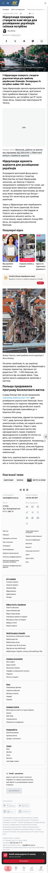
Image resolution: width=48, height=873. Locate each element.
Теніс (8, 755)
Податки (9, 674)
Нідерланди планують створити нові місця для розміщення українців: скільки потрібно (36, 9)
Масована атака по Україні (16, 620)
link (27, 507)
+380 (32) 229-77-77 (15, 843)
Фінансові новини (13, 668)
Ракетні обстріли (12, 608)
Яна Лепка (11, 31)
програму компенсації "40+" (17, 397)
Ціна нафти (10, 662)
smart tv (9, 811)
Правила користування (11, 553)
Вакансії (28, 547)
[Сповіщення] (45, 3)
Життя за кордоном (18, 9)
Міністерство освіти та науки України (20, 710)
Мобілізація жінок (13, 642)
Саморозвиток (11, 719)
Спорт (8, 746)
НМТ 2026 (9, 716)
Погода (9, 597)
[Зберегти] (41, 41)
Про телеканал (8, 542)
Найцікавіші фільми (13, 687)
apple (24, 805)
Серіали (9, 699)
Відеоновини (11, 591)
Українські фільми (13, 690)
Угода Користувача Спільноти (32, 531)
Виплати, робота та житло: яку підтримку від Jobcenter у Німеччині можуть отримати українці (23, 152)
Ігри (27, 562)
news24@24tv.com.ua (10, 498)
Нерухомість (11, 730)
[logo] (14, 3)
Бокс (8, 749)
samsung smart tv (24, 811)
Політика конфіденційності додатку (12, 566)
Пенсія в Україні (12, 677)
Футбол (9, 752)
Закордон (6, 9)
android (9, 805)
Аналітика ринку (12, 732)
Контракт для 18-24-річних (16, 645)
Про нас (5, 531)
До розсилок (14, 791)
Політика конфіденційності (12, 557)
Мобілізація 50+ (12, 639)
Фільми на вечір (12, 693)
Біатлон (9, 758)
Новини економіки (14, 659)
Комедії (9, 696)
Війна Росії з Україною (16, 605)
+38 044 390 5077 (32, 498)
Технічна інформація (33, 540)
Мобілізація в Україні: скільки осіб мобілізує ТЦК (24, 651)
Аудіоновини (11, 594)
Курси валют (11, 665)
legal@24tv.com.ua (28, 845)
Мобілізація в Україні (15, 633)
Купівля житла (11, 736)
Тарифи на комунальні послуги (17, 671)
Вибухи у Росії (11, 623)
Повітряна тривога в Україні (16, 617)
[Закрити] (43, 854)
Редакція (6, 535)
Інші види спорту (12, 761)
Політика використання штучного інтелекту (11, 561)
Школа (8, 713)
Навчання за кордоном (14, 722)
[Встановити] (24, 858)
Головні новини (12, 582)
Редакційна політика (10, 538)
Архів (27, 554)
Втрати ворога (11, 626)
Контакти (29, 543)
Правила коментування (34, 536)
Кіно (8, 684)
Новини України (12, 585)
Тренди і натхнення (13, 739)
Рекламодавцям (8, 549)
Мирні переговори (13, 614)
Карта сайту (30, 558)
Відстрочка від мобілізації (16, 648)
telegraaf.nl (15, 35)
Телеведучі (6, 546)
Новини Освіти (12, 707)
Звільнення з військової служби (18, 636)
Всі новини (11, 579)
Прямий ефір (11, 588)
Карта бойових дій (13, 611)
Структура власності (33, 551)
